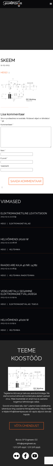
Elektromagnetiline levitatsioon (24, 213)
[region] (26, 444)
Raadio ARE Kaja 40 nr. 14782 (19, 265)
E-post (4, 158)
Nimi (3, 150)
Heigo (4, 72)
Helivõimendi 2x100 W (15, 239)
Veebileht (5, 166)
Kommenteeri (7, 125)
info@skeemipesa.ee (18, 411)
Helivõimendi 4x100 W (15, 319)
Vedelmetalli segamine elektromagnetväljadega (19, 293)
